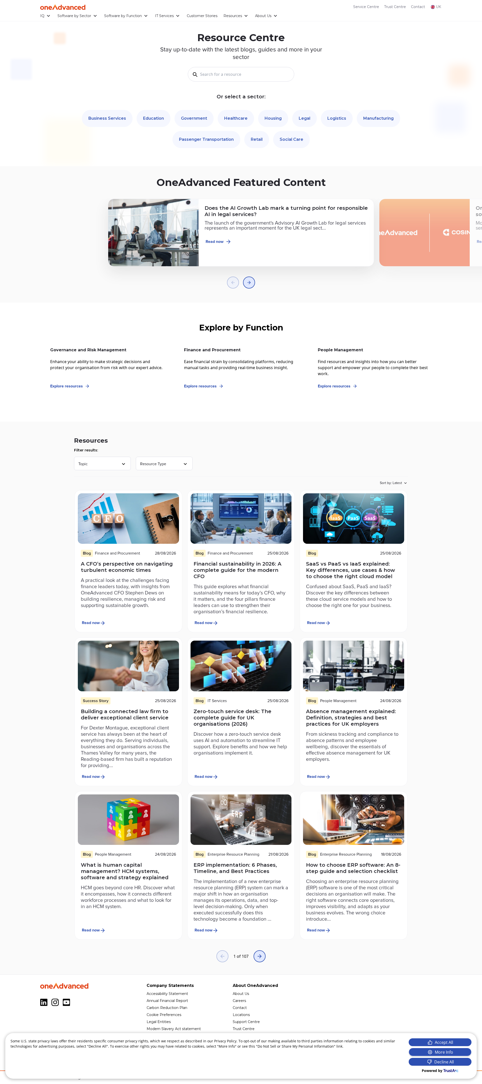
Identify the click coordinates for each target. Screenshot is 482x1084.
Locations (241, 1014)
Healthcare (236, 118)
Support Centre (246, 1022)
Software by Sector (74, 16)
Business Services (107, 118)
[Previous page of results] (222, 956)
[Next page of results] (260, 956)
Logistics (336, 118)
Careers (239, 1000)
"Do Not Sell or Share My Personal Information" (295, 1046)
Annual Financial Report (167, 1000)
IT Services (164, 16)
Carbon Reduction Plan (167, 1007)
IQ (42, 16)
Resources (232, 16)
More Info (444, 1052)
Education (153, 118)
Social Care (291, 139)
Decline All (444, 1062)
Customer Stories (202, 16)
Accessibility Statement (167, 993)
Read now (214, 242)
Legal (304, 118)
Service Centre (366, 7)
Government (194, 118)
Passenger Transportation (206, 139)
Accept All (444, 1042)
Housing (273, 118)
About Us (263, 16)
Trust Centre (395, 7)
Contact (418, 7)
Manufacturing (378, 118)
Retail (257, 139)
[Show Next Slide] (249, 283)
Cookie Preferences (164, 1014)
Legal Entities (159, 1022)
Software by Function (123, 16)
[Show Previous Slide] (233, 283)
